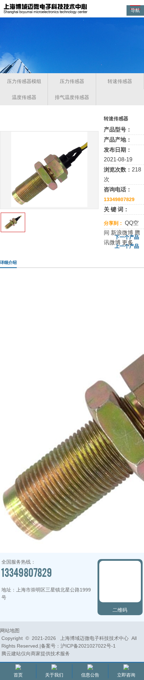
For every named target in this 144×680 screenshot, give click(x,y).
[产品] (49, 205)
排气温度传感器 (72, 97)
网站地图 (10, 630)
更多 (127, 242)
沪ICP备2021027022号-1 (88, 646)
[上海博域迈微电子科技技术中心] (45, 13)
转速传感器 (120, 81)
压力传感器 (72, 81)
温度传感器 (24, 97)
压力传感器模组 (24, 81)
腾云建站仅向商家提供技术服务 (35, 653)
